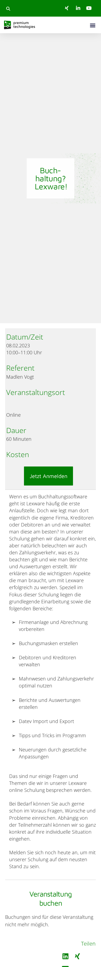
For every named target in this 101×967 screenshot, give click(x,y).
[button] (8, 9)
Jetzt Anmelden (48, 476)
